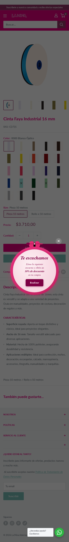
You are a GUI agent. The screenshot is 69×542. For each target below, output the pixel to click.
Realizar (34, 282)
